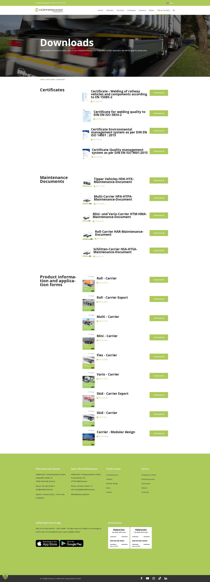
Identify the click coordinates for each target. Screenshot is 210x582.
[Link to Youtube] (147, 578)
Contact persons (112, 475)
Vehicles (109, 479)
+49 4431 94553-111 (85, 486)
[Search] (173, 10)
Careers (109, 492)
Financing (145, 492)
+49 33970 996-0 (48, 486)
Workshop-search (148, 479)
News (108, 488)
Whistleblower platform (80, 494)
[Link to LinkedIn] (166, 578)
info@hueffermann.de (44, 489)
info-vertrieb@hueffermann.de (83, 489)
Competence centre (149, 475)
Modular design (112, 483)
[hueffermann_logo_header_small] (49, 10)
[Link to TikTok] (160, 578)
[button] (5, 576)
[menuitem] (170, 3)
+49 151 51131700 (57, 3)
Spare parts (146, 483)
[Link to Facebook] (141, 578)
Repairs (144, 488)
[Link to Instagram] (153, 578)
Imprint (38, 494)
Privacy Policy (48, 494)
